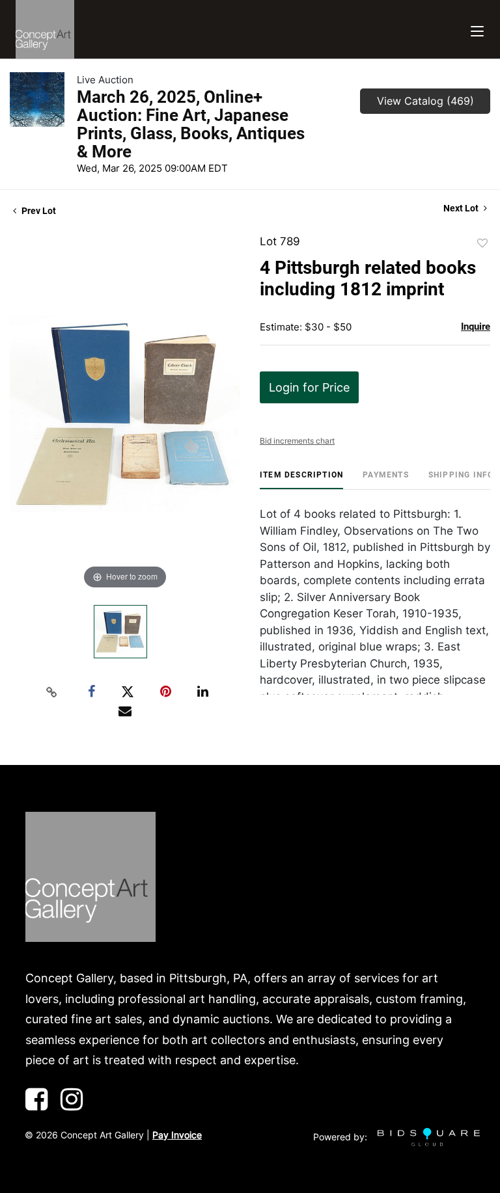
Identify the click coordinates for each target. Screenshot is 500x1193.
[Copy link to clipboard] (52, 692)
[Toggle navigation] (477, 30)
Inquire (475, 326)
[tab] (301, 479)
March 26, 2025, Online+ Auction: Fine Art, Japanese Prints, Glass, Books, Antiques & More (191, 124)
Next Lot (461, 208)
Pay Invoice (177, 1134)
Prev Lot (38, 211)
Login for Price (309, 387)
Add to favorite (482, 243)
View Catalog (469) (425, 100)
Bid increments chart (297, 441)
